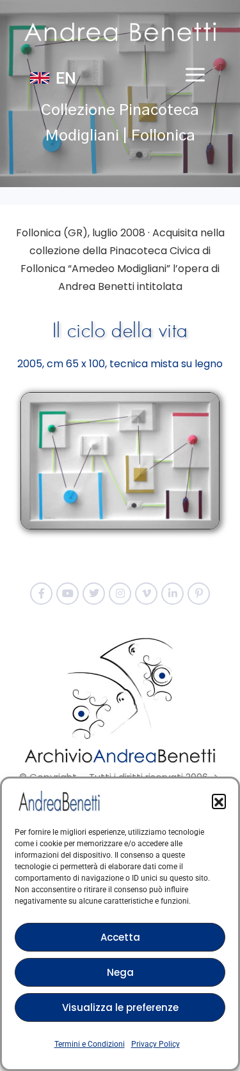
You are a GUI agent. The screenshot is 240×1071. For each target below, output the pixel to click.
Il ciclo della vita (120, 330)
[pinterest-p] (199, 593)
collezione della (68, 250)
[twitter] (94, 593)
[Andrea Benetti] (120, 32)
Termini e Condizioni (89, 1044)
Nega (120, 972)
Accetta (120, 937)
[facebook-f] (41, 593)
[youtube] (67, 593)
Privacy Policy (155, 1044)
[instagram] (120, 593)
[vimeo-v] (146, 593)
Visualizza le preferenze (120, 1007)
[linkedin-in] (172, 593)
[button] (218, 800)
